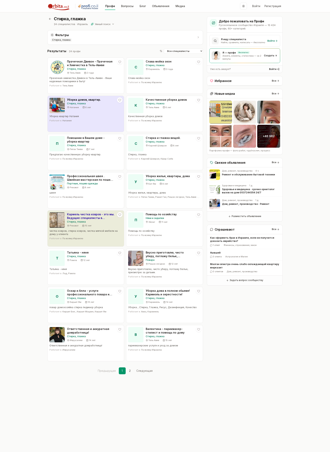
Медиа (180, 6)
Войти (256, 6)
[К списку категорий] (50, 19)
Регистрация (272, 6)
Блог (143, 6)
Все (274, 80)
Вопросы (127, 6)
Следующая (144, 370)
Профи (110, 6)
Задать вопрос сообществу (246, 280)
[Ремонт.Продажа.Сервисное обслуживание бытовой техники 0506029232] (220, 112)
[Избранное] (119, 62)
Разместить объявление (246, 216)
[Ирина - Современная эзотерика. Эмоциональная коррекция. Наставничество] (244, 112)
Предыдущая (107, 370)
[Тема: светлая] (243, 6)
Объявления (160, 6)
